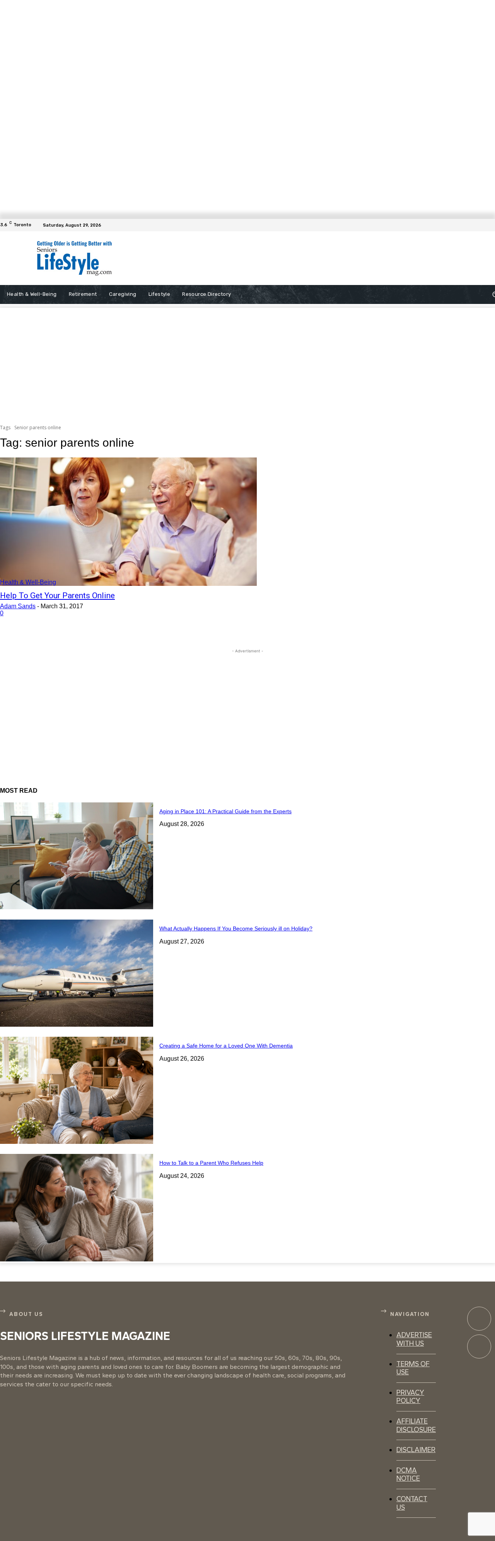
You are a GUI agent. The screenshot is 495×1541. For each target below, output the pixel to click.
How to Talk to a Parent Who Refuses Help (211, 1163)
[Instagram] (479, 1346)
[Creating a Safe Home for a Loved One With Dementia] (76, 1090)
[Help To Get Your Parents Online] (128, 521)
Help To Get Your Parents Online (57, 595)
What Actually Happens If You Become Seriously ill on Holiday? (235, 928)
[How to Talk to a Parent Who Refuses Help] (76, 1207)
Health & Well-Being (28, 582)
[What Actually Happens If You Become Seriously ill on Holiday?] (76, 973)
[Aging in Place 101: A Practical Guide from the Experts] (76, 856)
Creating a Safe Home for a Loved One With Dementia (226, 1046)
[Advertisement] (289, 258)
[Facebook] (490, 225)
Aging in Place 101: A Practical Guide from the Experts (225, 811)
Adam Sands (18, 606)
